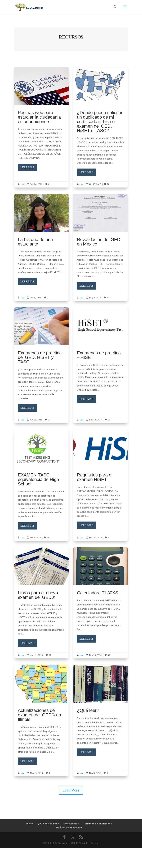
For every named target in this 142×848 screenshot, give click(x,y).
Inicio (29, 823)
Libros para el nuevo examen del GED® (41, 602)
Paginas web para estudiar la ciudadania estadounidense (41, 127)
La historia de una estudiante (41, 247)
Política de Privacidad (69, 827)
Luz (22, 184)
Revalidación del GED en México (100, 247)
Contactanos (71, 823)
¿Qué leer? (100, 720)
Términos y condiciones (97, 823)
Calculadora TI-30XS (100, 602)
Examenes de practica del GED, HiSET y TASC (41, 365)
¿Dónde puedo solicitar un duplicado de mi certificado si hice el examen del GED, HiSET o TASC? (100, 127)
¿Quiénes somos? (48, 823)
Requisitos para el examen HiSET (100, 485)
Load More (71, 790)
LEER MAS (27, 167)
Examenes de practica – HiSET (100, 365)
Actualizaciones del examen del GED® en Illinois (41, 720)
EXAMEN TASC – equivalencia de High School (41, 485)
